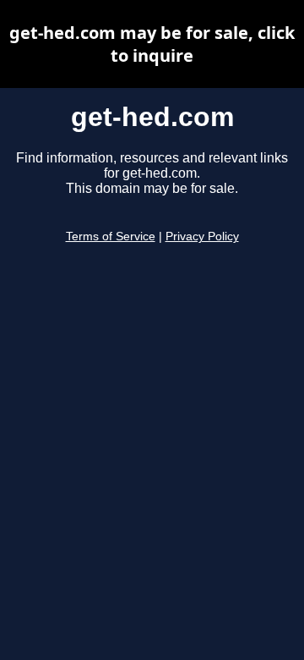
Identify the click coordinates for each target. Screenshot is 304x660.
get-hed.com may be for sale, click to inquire (152, 44)
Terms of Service (110, 236)
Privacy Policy (202, 236)
